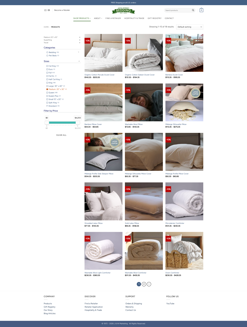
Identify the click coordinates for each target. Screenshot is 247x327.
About (97, 18)
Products (48, 303)
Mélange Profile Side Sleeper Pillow (99, 174)
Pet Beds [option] (54, 55)
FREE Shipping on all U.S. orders (123, 3)
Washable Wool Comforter (135, 273)
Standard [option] (54, 106)
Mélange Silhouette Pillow (175, 124)
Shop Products (81, 18)
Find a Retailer (113, 18)
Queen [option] (53, 92)
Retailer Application (94, 307)
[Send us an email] (45, 10)
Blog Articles (49, 313)
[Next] (149, 284)
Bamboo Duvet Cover (174, 75)
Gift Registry (154, 18)
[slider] (47, 122)
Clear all (61, 135)
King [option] (52, 83)
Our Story (48, 310)
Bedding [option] (53, 52)
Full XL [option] (52, 76)
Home (46, 27)
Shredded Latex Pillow (94, 223)
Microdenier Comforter (174, 223)
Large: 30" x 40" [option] (56, 86)
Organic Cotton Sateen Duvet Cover (140, 75)
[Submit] (193, 10)
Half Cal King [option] (55, 79)
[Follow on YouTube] (49, 10)
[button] (201, 10)
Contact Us (130, 310)
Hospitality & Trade (134, 18)
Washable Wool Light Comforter (98, 273)
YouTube (170, 303)
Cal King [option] (53, 66)
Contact (169, 18)
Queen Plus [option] (54, 96)
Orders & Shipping (133, 303)
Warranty (129, 307)
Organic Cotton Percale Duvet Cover (99, 75)
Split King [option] (54, 102)
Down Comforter (172, 273)
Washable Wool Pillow (134, 124)
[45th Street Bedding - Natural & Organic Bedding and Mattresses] (123, 10)
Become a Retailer (62, 10)
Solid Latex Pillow (132, 223)
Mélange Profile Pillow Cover (177, 174)
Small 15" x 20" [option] (56, 99)
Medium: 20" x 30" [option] (57, 89)
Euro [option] (52, 69)
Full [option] (51, 73)
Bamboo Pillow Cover (93, 124)
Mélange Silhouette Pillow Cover (138, 174)
